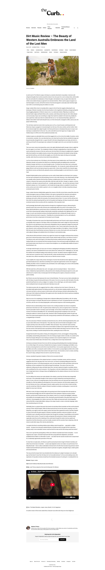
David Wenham (54, 50)
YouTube (73, 561)
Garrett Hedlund (73, 50)
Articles (44, 27)
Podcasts (39, 27)
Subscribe (58, 27)
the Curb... (54, 564)
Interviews (33, 27)
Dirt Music (61, 50)
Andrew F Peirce (36, 47)
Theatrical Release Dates (65, 27)
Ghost (51, 566)
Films (28, 50)
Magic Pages (58, 566)
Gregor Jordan (30, 52)
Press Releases (50, 27)
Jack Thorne (36, 52)
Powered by (28, 88)
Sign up (31, 561)
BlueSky (58, 561)
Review (50, 52)
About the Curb (37, 561)
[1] (37, 393)
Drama (66, 50)
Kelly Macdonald (44, 52)
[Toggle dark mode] (78, 28)
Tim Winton (56, 52)
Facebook (63, 561)
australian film (47, 50)
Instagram (68, 561)
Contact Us (43, 561)
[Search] (74, 28)
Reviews (28, 27)
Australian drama (39, 50)
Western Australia (63, 52)
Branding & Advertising (51, 561)
